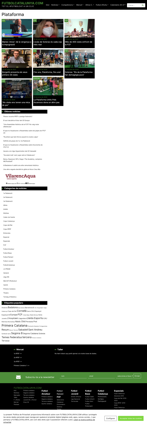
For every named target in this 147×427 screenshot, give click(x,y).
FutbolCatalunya (9, 265)
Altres (5, 205)
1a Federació (7, 193)
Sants (9, 333)
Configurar (110, 418)
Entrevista (6, 233)
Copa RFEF (7, 229)
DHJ (32, 311)
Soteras (42, 333)
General (6, 273)
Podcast (16, 404)
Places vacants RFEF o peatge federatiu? (17, 116)
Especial (37, 78)
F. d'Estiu (17, 400)
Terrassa (5, 341)
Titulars (6, 293)
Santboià (4, 333)
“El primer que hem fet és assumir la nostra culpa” (20, 137)
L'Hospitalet (12, 318)
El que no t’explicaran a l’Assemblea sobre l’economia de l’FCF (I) (23, 146)
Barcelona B (29, 308)
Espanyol (38, 311)
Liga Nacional (75, 399)
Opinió (5, 285)
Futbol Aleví (89, 401)
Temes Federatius (12, 337)
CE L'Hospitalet (38, 308)
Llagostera (22, 318)
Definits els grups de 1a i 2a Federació (16, 141)
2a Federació (7, 197)
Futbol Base (7, 253)
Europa (13, 314)
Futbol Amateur (8, 249)
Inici (47, 5)
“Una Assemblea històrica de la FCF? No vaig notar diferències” (21, 125)
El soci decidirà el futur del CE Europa (16, 120)
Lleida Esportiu (35, 318)
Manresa (4, 322)
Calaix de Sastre (9, 217)
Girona (36, 315)
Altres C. (89, 5)
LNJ (45, 318)
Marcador (17, 395)
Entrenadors (61, 404)
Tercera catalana (28, 395)
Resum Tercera (13, 330)
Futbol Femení (8, 257)
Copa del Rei (7, 225)
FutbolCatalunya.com (22, 3)
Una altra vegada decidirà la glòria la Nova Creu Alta (21, 169)
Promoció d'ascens (33, 326)
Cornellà (21, 310)
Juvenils (4, 318)
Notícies (54, 5)
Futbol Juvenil (8, 261)
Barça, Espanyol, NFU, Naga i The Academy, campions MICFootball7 (22, 160)
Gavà (31, 315)
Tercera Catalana (36, 337)
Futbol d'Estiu (101, 5)
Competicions (67, 5)
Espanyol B (6, 315)
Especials (6, 241)
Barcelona (21, 308)
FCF (35, 20)
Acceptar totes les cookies (131, 418)
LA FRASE (6, 269)
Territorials (74, 401)
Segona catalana (28, 393)
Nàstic (18, 321)
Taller (15, 397)
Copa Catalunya (9, 221)
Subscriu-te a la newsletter (40, 377)
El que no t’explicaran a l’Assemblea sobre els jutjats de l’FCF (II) (24, 132)
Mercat (79, 5)
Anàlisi (5, 209)
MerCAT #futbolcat (10, 281)
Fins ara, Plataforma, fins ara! (47, 72)
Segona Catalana (30, 333)
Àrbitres (6, 213)
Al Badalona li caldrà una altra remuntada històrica (21, 165)
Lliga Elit (6, 277)
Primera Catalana (9, 289)
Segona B (17, 333)
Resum (5, 329)
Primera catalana (28, 390)
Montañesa (11, 322)
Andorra (4, 308)
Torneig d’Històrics (9, 297)
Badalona (13, 307)
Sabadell (23, 329)
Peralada (29, 322)
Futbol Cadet (89, 396)
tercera (27, 337)
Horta (40, 315)
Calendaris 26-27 (117, 5)
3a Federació (7, 201)
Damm (29, 311)
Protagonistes (43, 326)
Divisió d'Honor (76, 396)
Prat (35, 321)
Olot (23, 321)
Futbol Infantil (89, 399)
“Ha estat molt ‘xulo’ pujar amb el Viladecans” (19, 155)
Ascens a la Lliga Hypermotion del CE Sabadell (19, 151)
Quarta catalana (28, 397)
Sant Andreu (35, 329)
